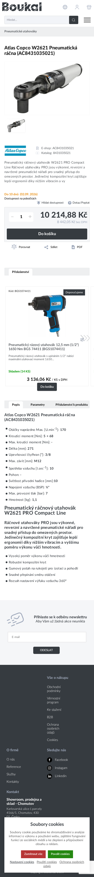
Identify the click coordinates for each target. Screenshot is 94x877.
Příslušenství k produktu (72, 404)
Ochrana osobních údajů (53, 728)
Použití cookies (47, 862)
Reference (14, 767)
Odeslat (46, 650)
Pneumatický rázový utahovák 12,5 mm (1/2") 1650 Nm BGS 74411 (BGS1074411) (44, 347)
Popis (16, 404)
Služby (11, 774)
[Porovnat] (82, 339)
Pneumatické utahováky (20, 31)
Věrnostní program (53, 700)
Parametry (38, 404)
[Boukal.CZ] (22, 6)
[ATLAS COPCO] (15, 150)
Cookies (52, 740)
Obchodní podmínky (54, 689)
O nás (11, 759)
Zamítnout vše (33, 854)
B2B (50, 717)
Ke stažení (54, 709)
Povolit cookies (60, 854)
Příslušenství (20, 272)
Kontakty (13, 781)
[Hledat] (73, 20)
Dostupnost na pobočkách (20, 198)
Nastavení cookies (22, 862)
